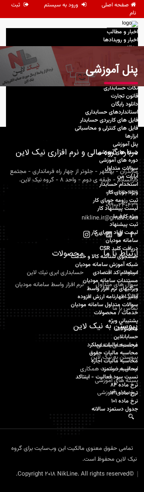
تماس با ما (125, 308)
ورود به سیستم (62, 5)
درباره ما (128, 272)
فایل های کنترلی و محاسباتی (106, 128)
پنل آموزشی (125, 144)
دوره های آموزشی (117, 392)
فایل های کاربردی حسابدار (109, 120)
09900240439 (122, 192)
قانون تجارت (124, 96)
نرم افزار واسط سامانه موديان (49, 284)
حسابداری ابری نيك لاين (55, 272)
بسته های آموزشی (116, 380)
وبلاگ (131, 296)
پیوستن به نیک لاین (114, 357)
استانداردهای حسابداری (111, 112)
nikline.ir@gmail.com (110, 218)
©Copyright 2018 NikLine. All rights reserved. (75, 474)
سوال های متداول (117, 284)
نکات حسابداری (121, 88)
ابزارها (131, 136)
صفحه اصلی (115, 5)
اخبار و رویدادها (120, 40)
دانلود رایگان (124, 104)
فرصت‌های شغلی (117, 345)
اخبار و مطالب (122, 32)
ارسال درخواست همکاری (109, 369)
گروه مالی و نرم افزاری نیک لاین (44, 459)
